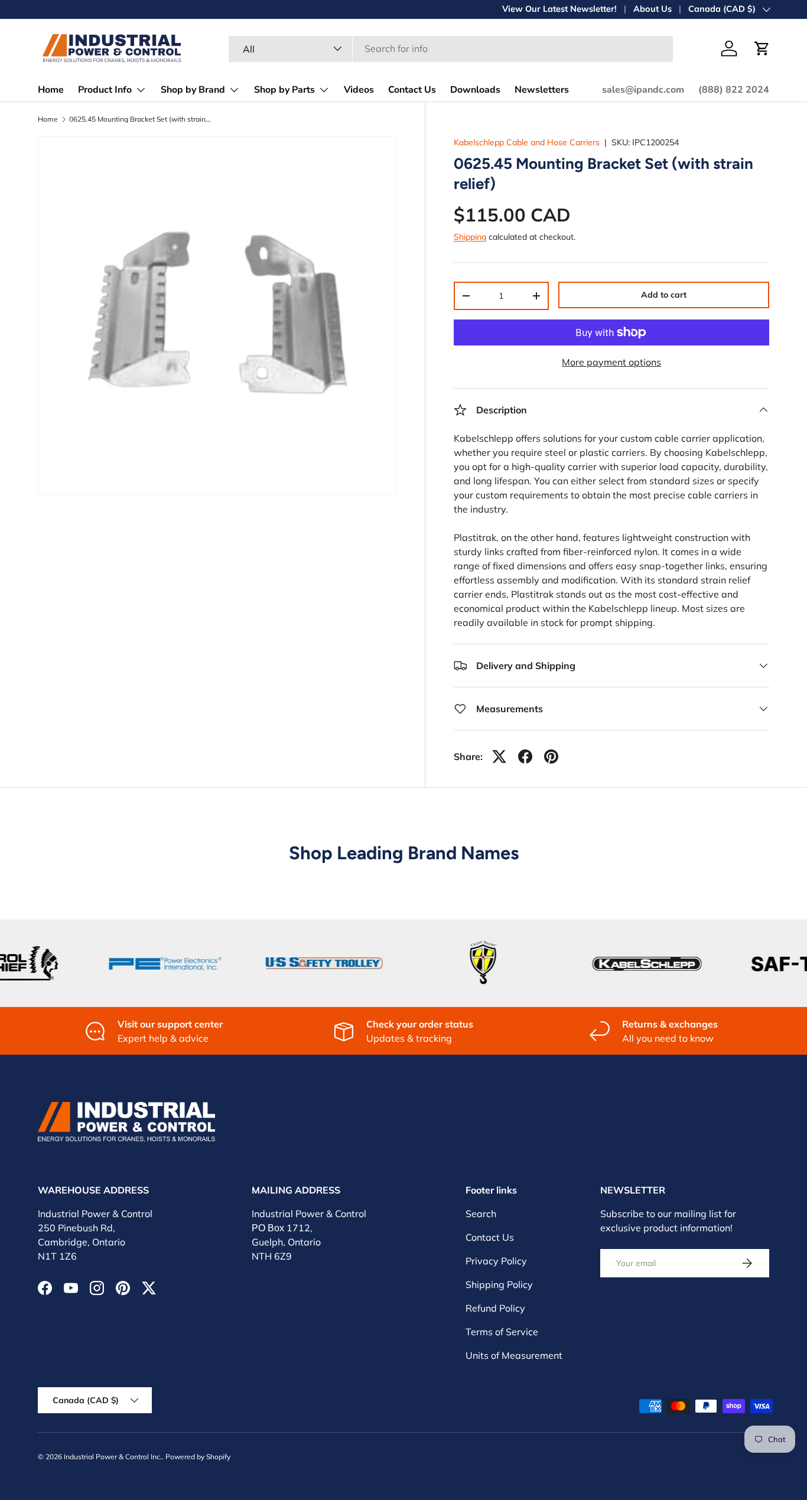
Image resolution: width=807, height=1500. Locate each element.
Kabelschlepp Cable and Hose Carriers (527, 142)
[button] (762, 48)
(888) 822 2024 (733, 89)
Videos (359, 89)
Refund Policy (495, 1308)
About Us (652, 9)
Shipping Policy (499, 1284)
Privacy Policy (496, 1261)
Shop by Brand (193, 89)
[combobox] (451, 48)
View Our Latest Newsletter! (559, 9)
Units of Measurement (514, 1355)
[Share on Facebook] (525, 756)
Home (51, 89)
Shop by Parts (284, 89)
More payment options (611, 362)
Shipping (470, 236)
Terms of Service (502, 1332)
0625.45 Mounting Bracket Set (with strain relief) (140, 119)
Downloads (475, 89)
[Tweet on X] (499, 756)
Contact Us (412, 89)
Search (481, 1213)
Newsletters (542, 89)
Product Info (105, 89)
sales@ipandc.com (643, 89)
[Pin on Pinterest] (551, 756)
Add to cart (663, 294)
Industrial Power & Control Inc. (113, 1456)
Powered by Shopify (197, 1456)
